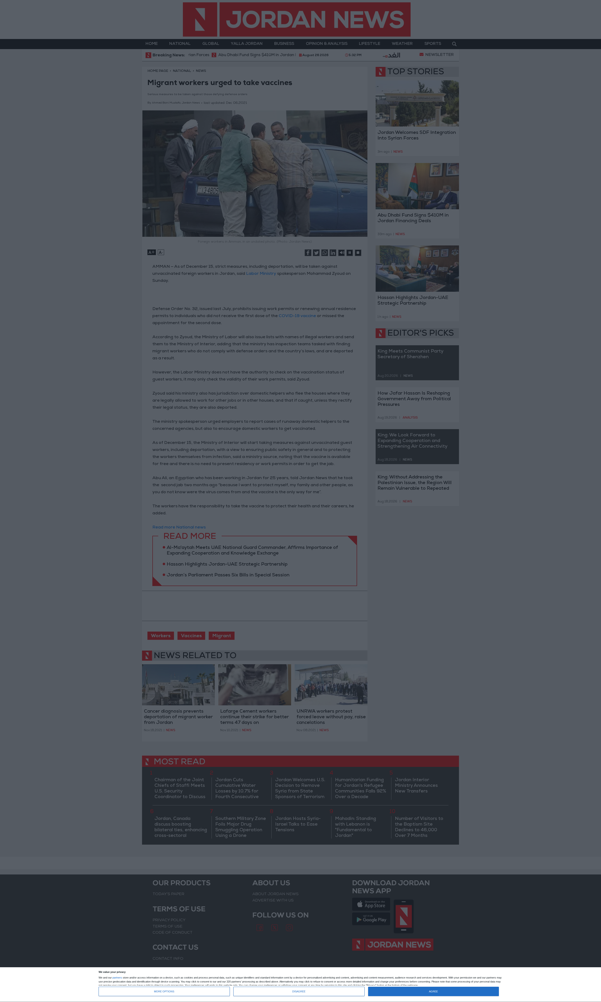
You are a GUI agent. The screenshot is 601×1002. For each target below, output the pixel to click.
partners (117, 977)
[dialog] (300, 984)
